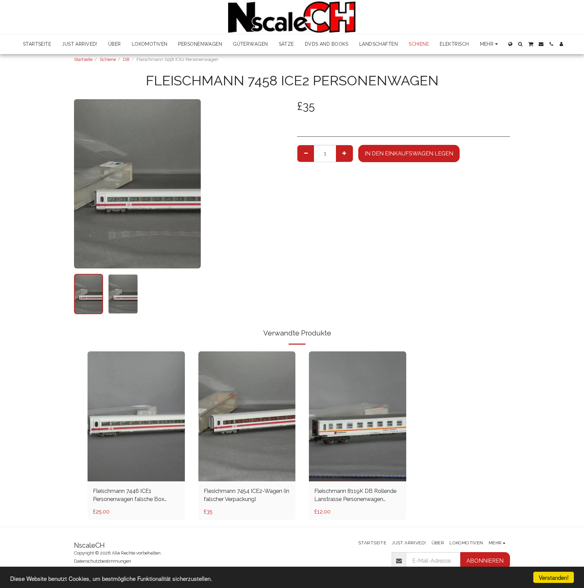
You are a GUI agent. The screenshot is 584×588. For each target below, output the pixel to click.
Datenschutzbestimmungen (102, 561)
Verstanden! (554, 577)
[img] (136, 416)
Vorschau (136, 473)
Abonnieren (485, 560)
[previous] (84, 183)
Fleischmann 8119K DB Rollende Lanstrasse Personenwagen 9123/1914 (355, 495)
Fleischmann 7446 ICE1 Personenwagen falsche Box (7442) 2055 (128, 495)
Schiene (108, 59)
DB (126, 59)
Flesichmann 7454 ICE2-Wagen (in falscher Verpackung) (246, 495)
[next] (189, 183)
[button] (520, 44)
